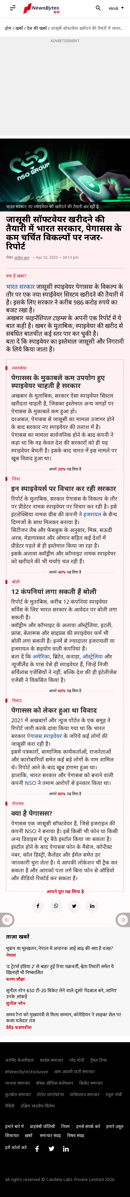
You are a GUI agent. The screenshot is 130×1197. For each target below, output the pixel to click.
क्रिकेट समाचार (91, 1083)
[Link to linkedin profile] (66, 1149)
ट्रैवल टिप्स (98, 1060)
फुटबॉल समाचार (18, 1094)
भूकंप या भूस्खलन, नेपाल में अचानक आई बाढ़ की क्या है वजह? (59, 949)
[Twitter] (74, 907)
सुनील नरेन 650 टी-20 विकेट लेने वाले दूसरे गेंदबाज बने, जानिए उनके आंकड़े (61, 994)
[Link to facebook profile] (37, 1149)
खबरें (19, 28)
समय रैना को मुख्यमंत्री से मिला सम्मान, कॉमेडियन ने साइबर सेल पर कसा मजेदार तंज (63, 1018)
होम (8, 28)
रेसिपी (10, 1106)
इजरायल (92, 514)
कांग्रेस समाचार (51, 1060)
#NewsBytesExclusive (26, 1071)
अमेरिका (41, 656)
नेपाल (11, 955)
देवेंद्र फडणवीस (18, 1027)
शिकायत (12, 1135)
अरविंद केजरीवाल (19, 1060)
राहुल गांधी (114, 1094)
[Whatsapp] (56, 907)
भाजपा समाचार (17, 1083)
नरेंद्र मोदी (76, 1060)
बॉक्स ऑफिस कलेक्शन (54, 1083)
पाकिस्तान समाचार (84, 1094)
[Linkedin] (92, 907)
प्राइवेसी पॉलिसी (42, 1126)
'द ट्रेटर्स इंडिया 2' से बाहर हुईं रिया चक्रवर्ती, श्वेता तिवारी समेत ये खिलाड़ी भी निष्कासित (60, 970)
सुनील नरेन (15, 1003)
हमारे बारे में (14, 1126)
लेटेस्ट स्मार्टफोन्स (50, 1094)
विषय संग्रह (75, 1135)
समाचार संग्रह (50, 1135)
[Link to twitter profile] (51, 1149)
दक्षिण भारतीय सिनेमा (38, 1106)
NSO (30, 782)
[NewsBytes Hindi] (41, 8)
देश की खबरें (37, 28)
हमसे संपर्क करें (88, 1126)
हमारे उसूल (115, 1126)
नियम (65, 1126)
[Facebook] (38, 907)
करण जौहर (15, 979)
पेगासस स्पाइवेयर (44, 735)
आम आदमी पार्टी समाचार (74, 1071)
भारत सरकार (20, 287)
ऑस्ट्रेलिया (93, 656)
